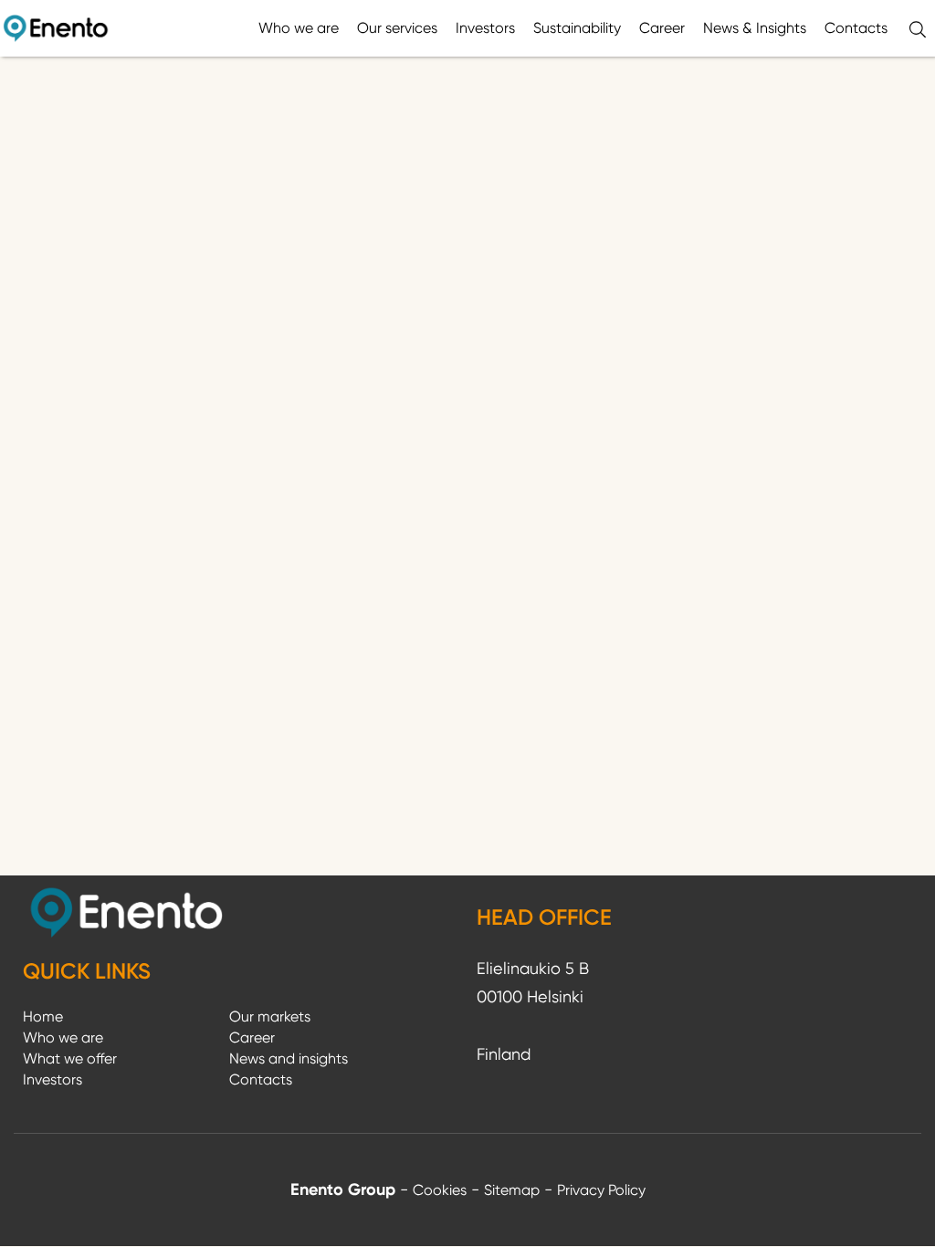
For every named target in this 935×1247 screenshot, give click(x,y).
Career (662, 28)
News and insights (288, 1058)
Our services (397, 28)
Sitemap (512, 1190)
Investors (485, 28)
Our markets (269, 1016)
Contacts (856, 28)
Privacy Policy (601, 1190)
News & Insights (754, 28)
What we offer (70, 1058)
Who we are (298, 28)
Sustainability (577, 28)
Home (43, 1016)
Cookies (440, 1190)
